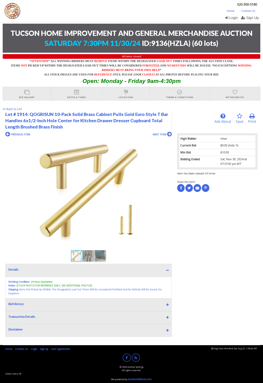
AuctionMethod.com (140, 379)
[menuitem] (230, 10)
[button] (168, 142)
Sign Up (252, 18)
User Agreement (60, 349)
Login (233, 18)
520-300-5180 (247, 4)
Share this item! (186, 182)
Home (230, 10)
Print (252, 121)
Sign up (44, 349)
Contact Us (248, 10)
